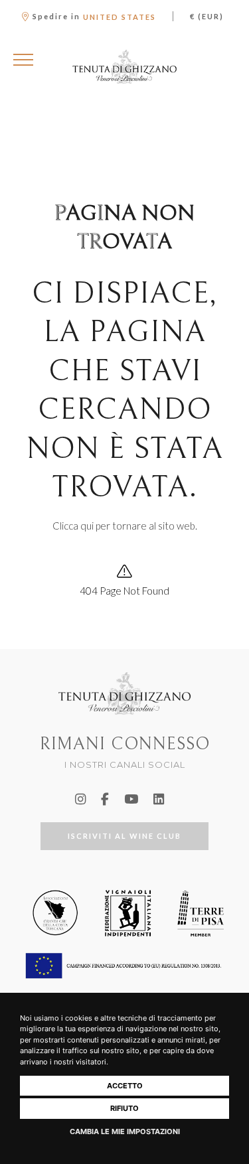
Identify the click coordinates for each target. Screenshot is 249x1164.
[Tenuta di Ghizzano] (124, 66)
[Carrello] (228, 59)
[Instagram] (80, 799)
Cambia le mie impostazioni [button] (125, 1131)
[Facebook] (105, 799)
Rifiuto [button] (124, 1108)
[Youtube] (131, 799)
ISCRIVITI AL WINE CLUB (124, 836)
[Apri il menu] (23, 59)
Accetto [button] (125, 1085)
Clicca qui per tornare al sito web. (124, 526)
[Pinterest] (158, 799)
